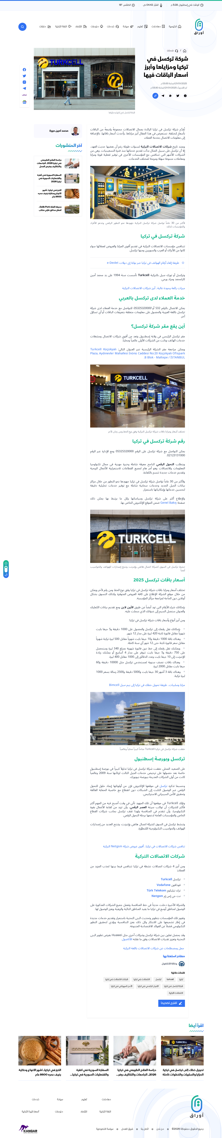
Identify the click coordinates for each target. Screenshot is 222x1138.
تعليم (84, 1100)
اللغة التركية (105, 1112)
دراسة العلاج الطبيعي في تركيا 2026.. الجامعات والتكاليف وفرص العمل (49, 163)
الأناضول (127, 939)
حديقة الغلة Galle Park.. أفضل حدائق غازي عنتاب (50, 208)
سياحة (60, 1100)
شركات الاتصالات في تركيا (116, 979)
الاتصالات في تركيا (142, 979)
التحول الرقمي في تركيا (148, 986)
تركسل (162, 786)
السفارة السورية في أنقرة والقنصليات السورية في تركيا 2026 (49, 179)
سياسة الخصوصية (104, 1129)
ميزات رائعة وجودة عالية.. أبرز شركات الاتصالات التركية (153, 288)
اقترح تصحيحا (169, 1003)
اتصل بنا (145, 1129)
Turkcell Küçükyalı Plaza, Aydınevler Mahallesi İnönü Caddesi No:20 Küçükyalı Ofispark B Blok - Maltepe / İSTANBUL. (137, 353)
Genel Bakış (168, 503)
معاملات (106, 1100)
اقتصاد (83, 1112)
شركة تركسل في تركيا (173, 986)
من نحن (160, 1129)
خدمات (35, 1100)
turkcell (170, 979)
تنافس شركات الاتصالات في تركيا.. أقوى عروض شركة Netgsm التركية (144, 846)
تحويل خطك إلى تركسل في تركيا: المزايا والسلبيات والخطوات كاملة (183, 1072)
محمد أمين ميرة (58, 131)
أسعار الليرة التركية (30, 1112)
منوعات (59, 1112)
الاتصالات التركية (176, 993)
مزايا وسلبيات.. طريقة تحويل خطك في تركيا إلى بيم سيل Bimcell (147, 685)
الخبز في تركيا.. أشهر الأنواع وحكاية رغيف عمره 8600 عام (49, 194)
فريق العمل (127, 1129)
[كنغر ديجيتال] (28, 1129)
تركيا (181, 979)
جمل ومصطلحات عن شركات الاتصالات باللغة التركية (154, 948)
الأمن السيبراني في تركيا (121, 986)
